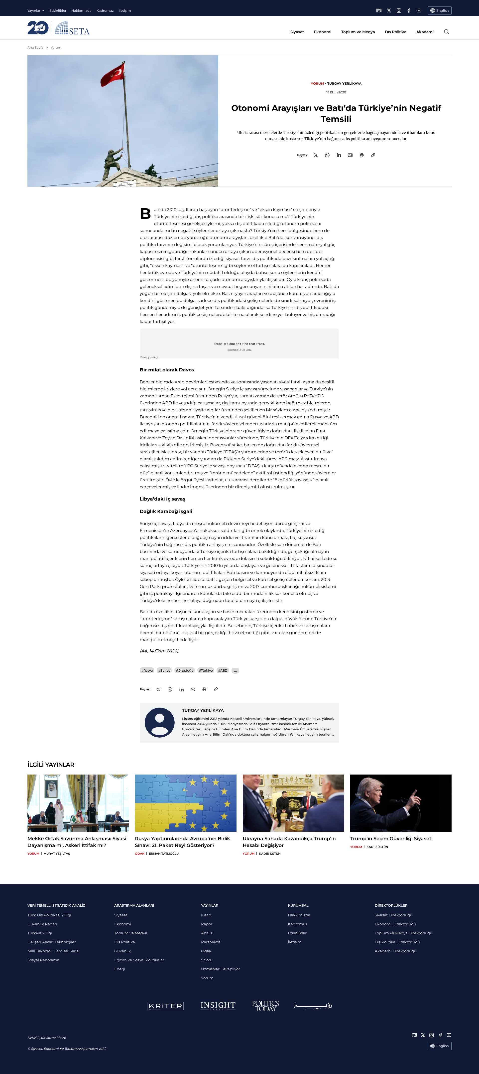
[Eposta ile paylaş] (350, 155)
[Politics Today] (265, 1006)
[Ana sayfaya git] (58, 27)
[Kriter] (165, 1006)
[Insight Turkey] (218, 1006)
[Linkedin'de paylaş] (339, 155)
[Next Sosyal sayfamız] (379, 10)
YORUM (317, 83)
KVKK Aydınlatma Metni (46, 1038)
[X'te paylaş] (316, 155)
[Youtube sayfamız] (419, 10)
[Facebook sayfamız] (409, 10)
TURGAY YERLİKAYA (344, 83)
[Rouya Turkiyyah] (313, 1006)
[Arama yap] (446, 31)
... (235, 670)
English (442, 1046)
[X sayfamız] (389, 10)
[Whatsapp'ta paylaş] (327, 155)
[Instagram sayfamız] (399, 10)
